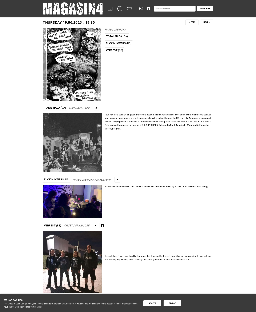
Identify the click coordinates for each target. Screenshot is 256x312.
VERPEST (114, 50)
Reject (172, 303)
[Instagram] (141, 8)
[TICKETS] (130, 8)
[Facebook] (148, 8)
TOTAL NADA (117, 36)
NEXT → (206, 22)
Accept (152, 303)
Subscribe (205, 9)
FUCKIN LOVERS (118, 43)
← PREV (192, 22)
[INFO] (120, 8)
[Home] (73, 8)
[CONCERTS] (110, 8)
